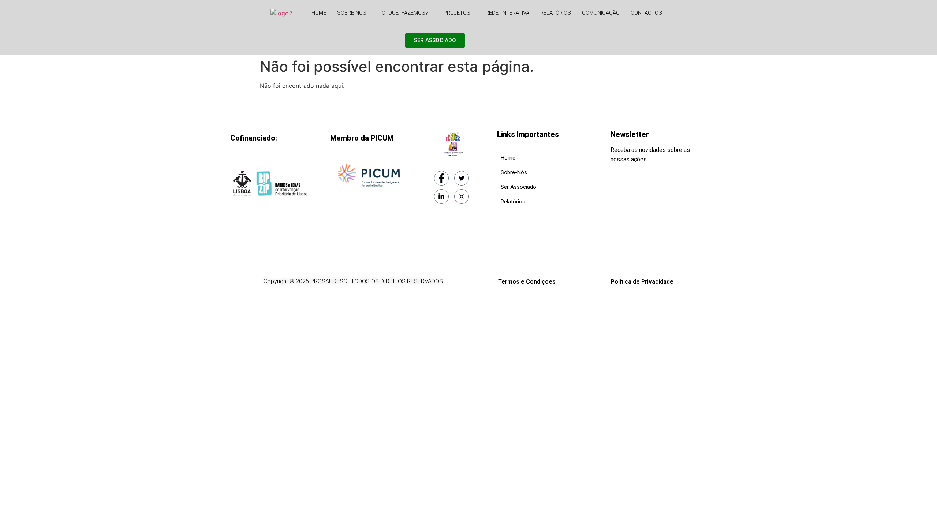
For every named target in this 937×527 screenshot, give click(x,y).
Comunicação (601, 13)
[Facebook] (441, 178)
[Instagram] (461, 196)
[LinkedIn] (441, 196)
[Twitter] (461, 178)
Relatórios (555, 13)
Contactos (646, 13)
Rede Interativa (507, 13)
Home (318, 13)
